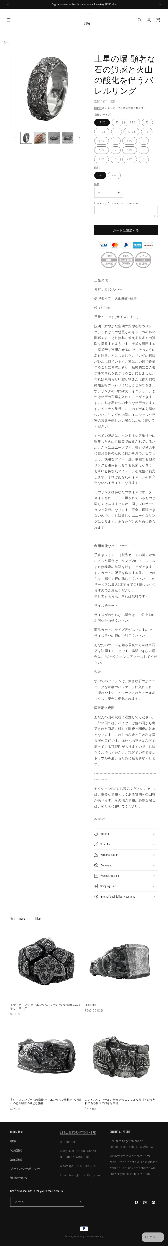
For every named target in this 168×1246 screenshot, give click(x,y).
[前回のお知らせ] (7, 4)
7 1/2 (101, 150)
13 (117, 122)
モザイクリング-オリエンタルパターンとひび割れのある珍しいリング (45, 1006)
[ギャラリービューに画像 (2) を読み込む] (40, 138)
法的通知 (16, 1159)
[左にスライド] (14, 137)
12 (147, 122)
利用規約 (16, 1150)
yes (114, 175)
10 (146, 131)
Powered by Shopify (93, 1236)
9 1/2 (101, 140)
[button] (8, 20)
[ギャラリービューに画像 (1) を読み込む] (26, 138)
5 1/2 (101, 159)
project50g (79, 1236)
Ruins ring (90, 1004)
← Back (4, 42)
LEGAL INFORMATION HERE (78, 1132)
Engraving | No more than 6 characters (117, 203)
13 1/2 (102, 122)
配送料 (98, 107)
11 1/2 (102, 131)
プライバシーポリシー (25, 1168)
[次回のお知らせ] (160, 4)
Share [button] (101, 819)
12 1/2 (132, 122)
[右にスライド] (79, 137)
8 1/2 (130, 140)
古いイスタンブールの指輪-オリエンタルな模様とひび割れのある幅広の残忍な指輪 (45, 1101)
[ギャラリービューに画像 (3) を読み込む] (54, 138)
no (100, 175)
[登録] (79, 1202)
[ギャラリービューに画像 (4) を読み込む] (68, 138)
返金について (19, 1178)
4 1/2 (130, 159)
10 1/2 (131, 131)
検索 (13, 1141)
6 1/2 (130, 150)
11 (117, 131)
